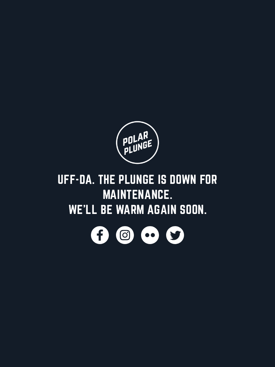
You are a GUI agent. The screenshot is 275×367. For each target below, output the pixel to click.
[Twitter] (175, 235)
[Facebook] (99, 235)
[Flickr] (150, 235)
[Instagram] (125, 235)
